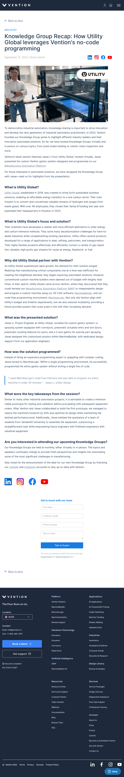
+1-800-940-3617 (15, 634)
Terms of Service (62, 557)
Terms (22, 765)
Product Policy (52, 765)
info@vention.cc (15, 630)
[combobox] (17, 617)
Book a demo (20, 643)
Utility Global (12, 192)
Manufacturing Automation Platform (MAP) (50, 288)
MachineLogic (56, 297)
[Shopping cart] (111, 5)
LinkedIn (14, 467)
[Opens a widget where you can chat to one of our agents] (112, 771)
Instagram (30, 467)
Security (40, 765)
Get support (20, 653)
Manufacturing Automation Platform (25, 165)
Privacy (30, 765)
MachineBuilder (83, 293)
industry (11, 29)
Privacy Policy (46, 557)
